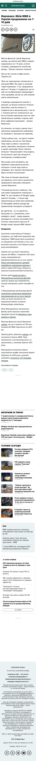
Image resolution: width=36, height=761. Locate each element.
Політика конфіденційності (18, 677)
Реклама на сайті (13, 674)
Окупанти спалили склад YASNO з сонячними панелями (23, 476)
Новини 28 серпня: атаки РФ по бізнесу (16, 573)
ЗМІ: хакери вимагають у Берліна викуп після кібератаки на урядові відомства (17, 580)
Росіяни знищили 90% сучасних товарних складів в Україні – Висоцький (24, 452)
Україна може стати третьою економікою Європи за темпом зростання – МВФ (16, 540)
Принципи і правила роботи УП (18, 681)
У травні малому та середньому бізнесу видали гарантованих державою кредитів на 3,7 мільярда (17, 418)
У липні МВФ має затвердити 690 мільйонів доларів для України (16, 548)
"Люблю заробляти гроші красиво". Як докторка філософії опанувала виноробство (25, 488)
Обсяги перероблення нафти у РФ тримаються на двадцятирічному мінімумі (17, 603)
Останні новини (9, 560)
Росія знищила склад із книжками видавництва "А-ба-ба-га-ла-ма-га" (24, 500)
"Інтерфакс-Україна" (25, 693)
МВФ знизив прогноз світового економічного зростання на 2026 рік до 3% (18, 532)
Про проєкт (25, 674)
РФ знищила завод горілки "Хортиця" (22, 463)
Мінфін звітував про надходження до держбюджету (16, 427)
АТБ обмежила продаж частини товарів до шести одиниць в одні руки (16, 565)
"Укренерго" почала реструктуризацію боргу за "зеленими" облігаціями (14, 588)
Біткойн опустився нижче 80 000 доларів (16, 596)
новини (4, 10)
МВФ (11, 370)
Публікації (12, 10)
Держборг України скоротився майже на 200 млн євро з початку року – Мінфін (18, 436)
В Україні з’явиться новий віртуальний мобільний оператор (23, 512)
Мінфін (4, 370)
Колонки (20, 10)
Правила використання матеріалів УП (18, 679)
